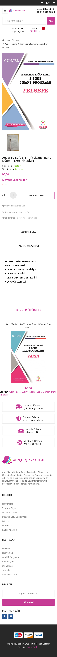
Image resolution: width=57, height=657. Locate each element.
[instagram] (10, 616)
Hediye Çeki (7, 552)
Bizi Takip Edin (11, 610)
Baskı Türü (9, 184)
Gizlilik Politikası (9, 512)
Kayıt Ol (20, 31)
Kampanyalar (8, 561)
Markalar (6, 548)
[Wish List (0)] (42, 3)
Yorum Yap (32, 218)
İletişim (5, 521)
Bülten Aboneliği (10, 530)
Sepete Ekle (37, 195)
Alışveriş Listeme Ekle (15, 205)
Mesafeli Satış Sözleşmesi (14, 516)
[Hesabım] (48, 3)
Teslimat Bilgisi (9, 508)
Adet (4, 195)
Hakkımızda (7, 503)
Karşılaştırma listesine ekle (18, 212)
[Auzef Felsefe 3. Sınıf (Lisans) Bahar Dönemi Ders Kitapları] (13, 142)
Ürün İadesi (7, 566)
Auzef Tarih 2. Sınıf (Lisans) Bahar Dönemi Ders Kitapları (28, 325)
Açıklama (28, 232)
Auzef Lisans (13, 40)
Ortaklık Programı (10, 557)
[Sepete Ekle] (18, 359)
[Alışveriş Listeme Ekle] (28, 359)
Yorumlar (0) (28, 246)
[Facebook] (4, 616)
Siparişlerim (7, 570)
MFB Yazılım (33, 647)
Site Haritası (7, 525)
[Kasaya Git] (54, 3)
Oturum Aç (17, 28)
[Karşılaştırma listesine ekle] (39, 359)
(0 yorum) (21, 218)
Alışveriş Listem (9, 574)
